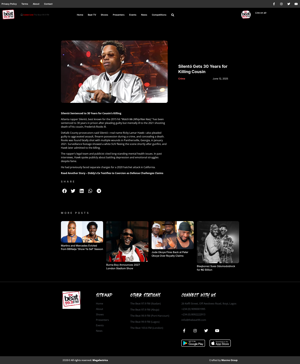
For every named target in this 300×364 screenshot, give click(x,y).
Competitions (159, 14)
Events (132, 14)
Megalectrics (100, 360)
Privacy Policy (9, 3)
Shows (104, 14)
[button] (172, 15)
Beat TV (92, 14)
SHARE (68, 181)
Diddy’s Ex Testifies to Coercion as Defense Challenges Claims (125, 173)
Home (80, 14)
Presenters (119, 14)
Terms (24, 3)
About (36, 3)
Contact (48, 3)
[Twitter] (288, 3)
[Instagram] (281, 3)
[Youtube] (296, 3)
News (144, 14)
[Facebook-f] (274, 3)
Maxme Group (229, 360)
